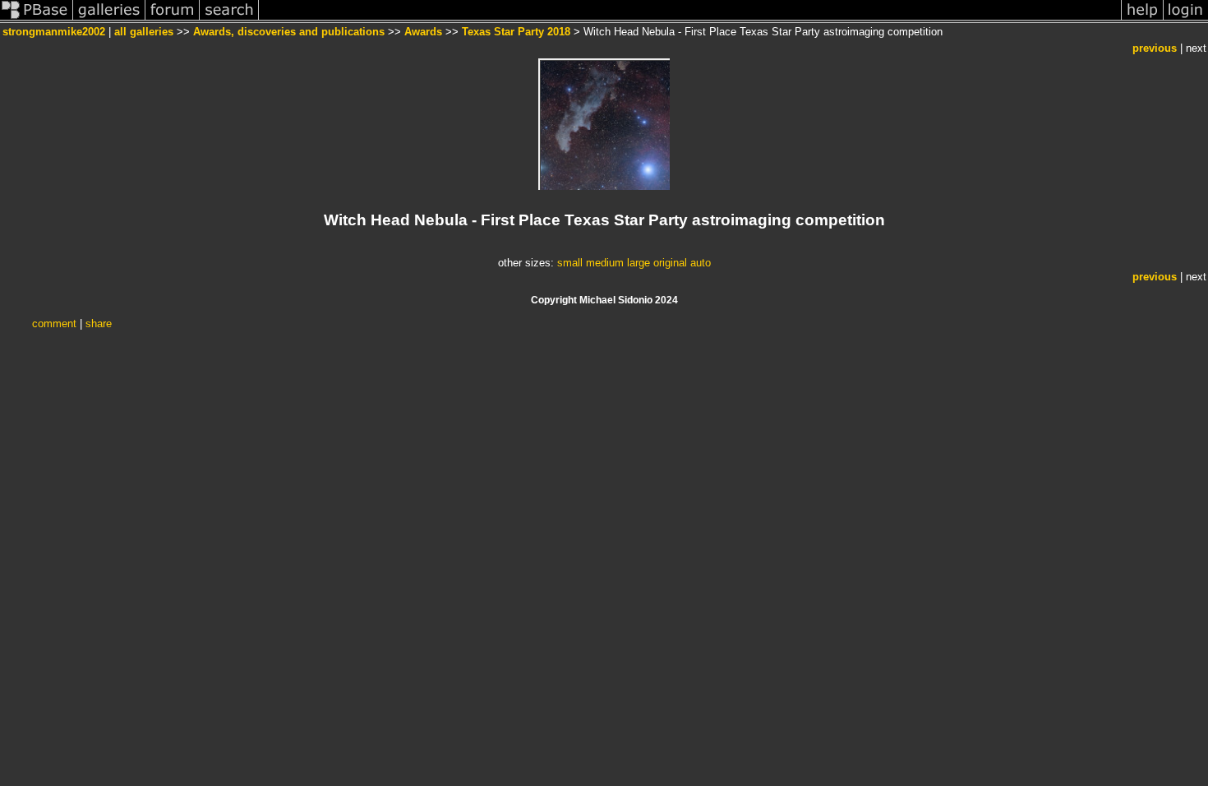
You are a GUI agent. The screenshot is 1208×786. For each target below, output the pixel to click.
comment (54, 323)
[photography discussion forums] (172, 19)
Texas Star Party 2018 (516, 31)
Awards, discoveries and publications (289, 31)
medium (605, 263)
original (670, 263)
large (638, 263)
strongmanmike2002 (53, 31)
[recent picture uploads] (109, 19)
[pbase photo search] (229, 19)
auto (700, 263)
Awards (423, 31)
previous (1154, 48)
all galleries (143, 31)
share (98, 323)
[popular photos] (690, 19)
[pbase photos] (36, 19)
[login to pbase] (1186, 19)
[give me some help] (1142, 19)
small (570, 263)
